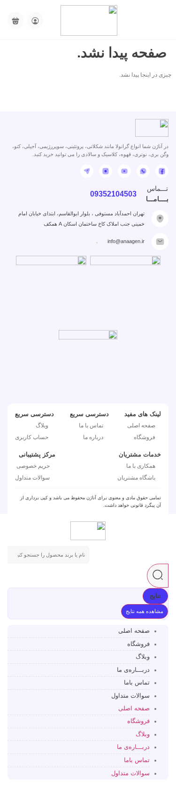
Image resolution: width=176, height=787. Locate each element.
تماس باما (137, 682)
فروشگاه (138, 643)
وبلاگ (143, 656)
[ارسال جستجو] (157, 576)
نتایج (155, 595)
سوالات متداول (130, 695)
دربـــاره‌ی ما (133, 669)
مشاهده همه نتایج (144, 611)
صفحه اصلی (134, 630)
